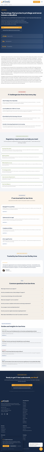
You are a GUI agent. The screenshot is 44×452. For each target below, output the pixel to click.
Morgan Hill (24, 421)
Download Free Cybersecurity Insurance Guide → (11, 30)
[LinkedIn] (2, 414)
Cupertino (24, 406)
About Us (24, 436)
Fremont (24, 415)
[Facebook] (5, 414)
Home (2, 4)
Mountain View (25, 409)
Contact (24, 439)
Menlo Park (24, 412)
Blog (2, 436)
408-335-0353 (3, 407)
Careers (24, 438)
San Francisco (25, 411)
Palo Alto (24, 408)
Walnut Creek (25, 418)
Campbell (24, 405)
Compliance (3, 430)
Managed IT (3, 427)
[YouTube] (7, 414)
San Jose (24, 402)
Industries (6, 4)
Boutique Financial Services (27, 430)
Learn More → (5, 211)
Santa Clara (24, 422)
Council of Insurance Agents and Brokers (10, 71)
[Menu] (42, 2)
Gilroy (24, 419)
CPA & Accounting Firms (26, 427)
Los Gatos (24, 403)
